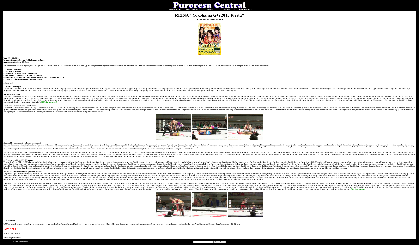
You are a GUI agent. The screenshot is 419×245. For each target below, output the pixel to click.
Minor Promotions (192, 9)
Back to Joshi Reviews (11, 234)
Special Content (244, 9)
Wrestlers (209, 9)
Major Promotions (174, 9)
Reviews (227, 9)
